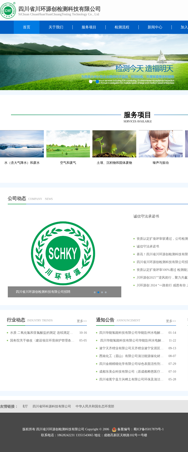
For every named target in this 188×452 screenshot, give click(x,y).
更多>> (82, 321)
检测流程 (122, 27)
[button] (90, 81)
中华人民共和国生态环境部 (85, 406)
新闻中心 (155, 27)
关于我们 (56, 27)
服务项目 (89, 27)
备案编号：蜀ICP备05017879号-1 (141, 429)
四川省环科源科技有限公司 (42, 406)
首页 (26, 27)
